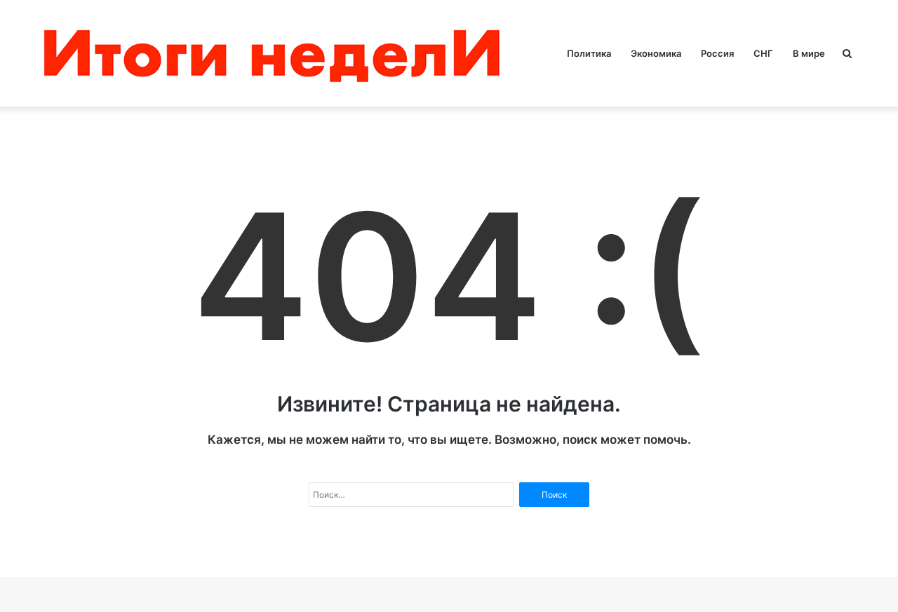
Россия (717, 53)
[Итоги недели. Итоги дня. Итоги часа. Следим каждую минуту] (275, 53)
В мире (809, 53)
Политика (589, 53)
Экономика (656, 53)
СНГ (763, 53)
